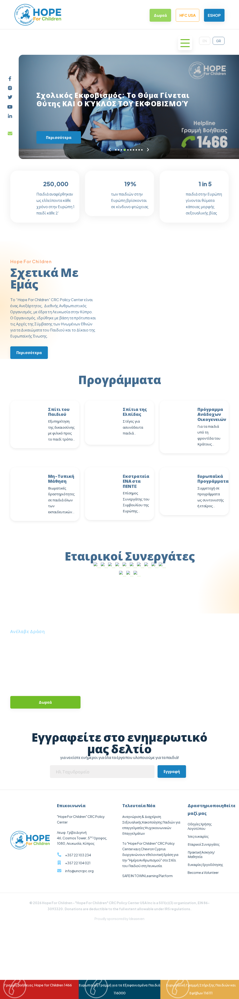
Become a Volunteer (203, 872)
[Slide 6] (130, 150)
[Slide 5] (128, 150)
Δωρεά (160, 15)
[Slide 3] (121, 150)
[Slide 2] (118, 150)
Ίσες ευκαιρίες (198, 836)
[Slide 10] (142, 150)
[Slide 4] (124, 149)
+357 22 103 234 (78, 855)
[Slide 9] (139, 150)
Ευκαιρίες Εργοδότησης (205, 864)
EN (205, 41)
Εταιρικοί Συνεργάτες (203, 844)
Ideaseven (136, 918)
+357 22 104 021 (78, 863)
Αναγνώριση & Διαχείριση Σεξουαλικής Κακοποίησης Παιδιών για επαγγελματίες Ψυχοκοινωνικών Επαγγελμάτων (151, 824)
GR (218, 41)
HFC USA (187, 15)
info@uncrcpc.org (79, 871)
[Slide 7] (133, 150)
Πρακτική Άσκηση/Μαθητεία (201, 854)
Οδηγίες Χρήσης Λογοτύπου (199, 826)
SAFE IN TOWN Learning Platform (147, 876)
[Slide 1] (115, 150)
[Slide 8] (136, 150)
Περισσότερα (58, 137)
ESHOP (214, 15)
